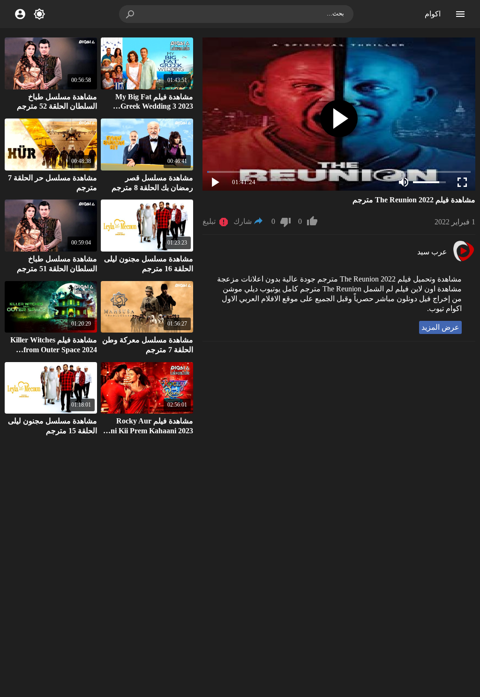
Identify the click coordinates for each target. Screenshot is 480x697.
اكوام (433, 14)
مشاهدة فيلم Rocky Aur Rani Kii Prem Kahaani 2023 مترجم (147, 431)
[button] (130, 14)
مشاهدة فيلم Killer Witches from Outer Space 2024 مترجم (53, 349)
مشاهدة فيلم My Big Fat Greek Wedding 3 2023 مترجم (154, 106)
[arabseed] (463, 260)
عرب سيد (432, 252)
